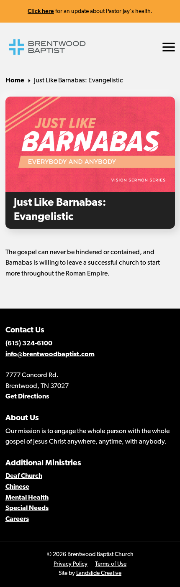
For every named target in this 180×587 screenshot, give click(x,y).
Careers (17, 519)
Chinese (17, 487)
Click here (41, 11)
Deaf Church (23, 476)
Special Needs (27, 508)
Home (14, 80)
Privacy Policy (70, 564)
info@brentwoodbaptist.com (50, 354)
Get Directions (27, 396)
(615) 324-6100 (28, 343)
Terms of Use (110, 564)
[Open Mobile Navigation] (168, 47)
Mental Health (27, 498)
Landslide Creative (98, 573)
